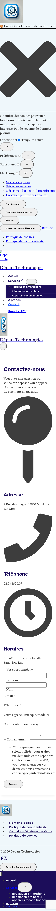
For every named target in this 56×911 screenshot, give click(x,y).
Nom (9, 689)
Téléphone (12, 705)
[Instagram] (5, 859)
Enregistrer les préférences (21, 228)
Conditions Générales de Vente (30, 831)
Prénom (12, 680)
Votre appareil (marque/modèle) (26, 715)
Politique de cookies (20, 237)
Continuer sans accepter (19, 212)
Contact (13, 304)
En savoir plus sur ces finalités (26, 195)
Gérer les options (18, 182)
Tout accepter (13, 204)
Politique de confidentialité (25, 241)
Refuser (10, 220)
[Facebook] (2, 859)
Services (12, 888)
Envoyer (13, 784)
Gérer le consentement (18, 867)
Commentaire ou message (22, 724)
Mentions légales (21, 822)
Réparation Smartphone (27, 286)
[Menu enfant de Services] (31, 282)
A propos (14, 300)
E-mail (9, 696)
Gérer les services (18, 186)
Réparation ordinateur (25, 291)
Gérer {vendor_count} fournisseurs (31, 190)
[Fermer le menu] (1, 874)
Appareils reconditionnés (27, 295)
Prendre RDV (17, 311)
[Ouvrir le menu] (3, 346)
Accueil (13, 276)
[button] (28, 69)
